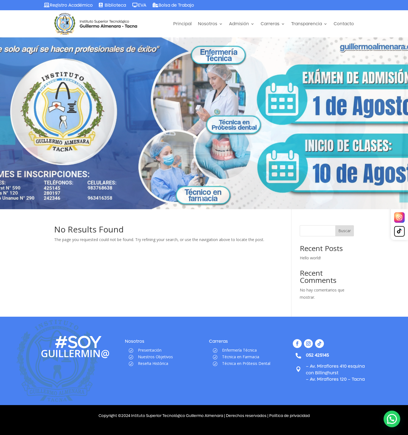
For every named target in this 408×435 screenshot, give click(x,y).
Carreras (270, 24)
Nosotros (207, 24)
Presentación (150, 350)
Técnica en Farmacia (240, 356)
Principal (182, 24)
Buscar (344, 230)
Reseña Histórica (153, 363)
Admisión (239, 24)
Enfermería (96, 109)
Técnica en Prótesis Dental (246, 363)
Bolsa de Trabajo (176, 5)
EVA (142, 5)
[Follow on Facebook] (297, 343)
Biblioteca (115, 5)
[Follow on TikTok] (319, 343)
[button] (392, 419)
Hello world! (310, 257)
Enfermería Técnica (239, 350)
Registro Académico (71, 5)
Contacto (344, 24)
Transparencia (306, 24)
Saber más (73, 145)
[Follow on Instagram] (308, 343)
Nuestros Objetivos (155, 356)
